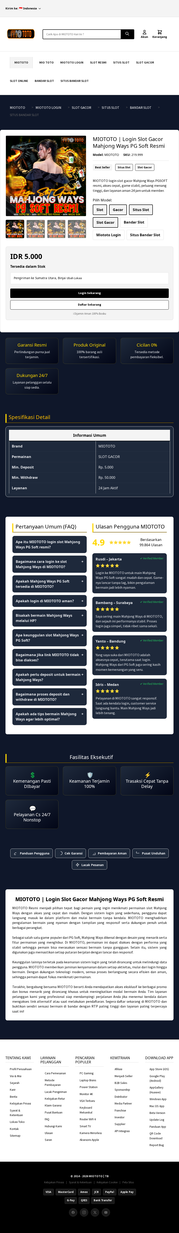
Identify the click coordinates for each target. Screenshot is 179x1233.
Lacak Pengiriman (56, 1092)
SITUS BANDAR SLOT (74, 81)
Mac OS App (157, 1106)
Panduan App (158, 1127)
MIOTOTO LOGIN (71, 62)
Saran (48, 1140)
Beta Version (157, 1113)
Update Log (157, 1120)
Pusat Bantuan (53, 1112)
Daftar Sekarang (89, 304)
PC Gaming (86, 1073)
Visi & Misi (15, 1076)
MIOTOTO (21, 62)
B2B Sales (121, 1083)
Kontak (14, 1129)
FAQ (47, 1119)
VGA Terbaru (87, 1101)
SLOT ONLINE (19, 81)
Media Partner (123, 1103)
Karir (12, 1090)
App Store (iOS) (159, 1069)
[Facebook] (73, 1212)
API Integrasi (122, 1131)
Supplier (120, 1124)
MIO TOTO (46, 62)
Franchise (120, 1110)
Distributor (121, 1097)
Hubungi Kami (53, 1126)
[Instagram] (84, 1212)
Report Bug (157, 1145)
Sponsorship (122, 1090)
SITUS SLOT (121, 62)
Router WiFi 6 (88, 1119)
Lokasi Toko (17, 1122)
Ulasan (49, 1133)
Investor (119, 1117)
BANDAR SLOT (44, 81)
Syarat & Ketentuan (80, 1182)
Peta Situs (128, 1182)
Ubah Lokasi (74, 278)
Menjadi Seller (124, 1076)
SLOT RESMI (98, 62)
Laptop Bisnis (88, 1080)
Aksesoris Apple (89, 1140)
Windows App (158, 1099)
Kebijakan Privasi (20, 1103)
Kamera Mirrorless (91, 1133)
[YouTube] (106, 1212)
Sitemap (15, 1136)
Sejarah (14, 1083)
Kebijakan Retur (55, 1099)
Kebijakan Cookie (107, 1182)
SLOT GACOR (145, 62)
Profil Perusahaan (21, 1069)
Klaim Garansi (53, 1105)
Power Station (89, 1087)
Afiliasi (118, 1069)
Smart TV (85, 1126)
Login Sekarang (89, 293)
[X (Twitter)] (95, 1212)
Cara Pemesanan (55, 1073)
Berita (13, 1097)
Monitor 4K (86, 1094)
